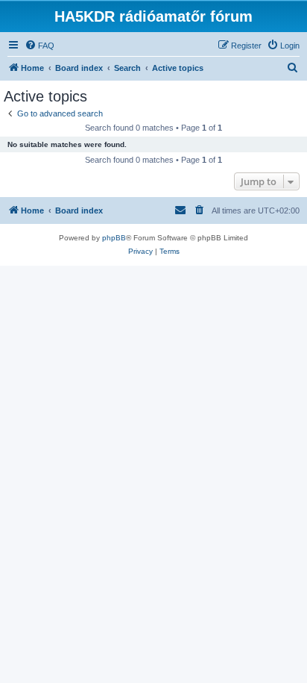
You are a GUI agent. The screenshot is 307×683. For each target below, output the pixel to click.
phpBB (114, 238)
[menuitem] (39, 45)
